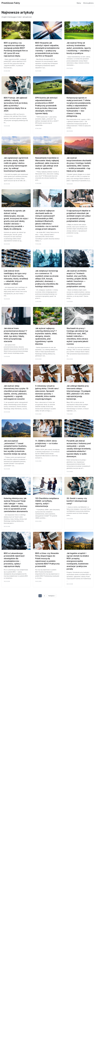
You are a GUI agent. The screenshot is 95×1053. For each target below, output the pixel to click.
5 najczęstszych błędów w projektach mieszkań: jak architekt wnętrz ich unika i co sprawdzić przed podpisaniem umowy (79, 216)
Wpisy (79, 3)
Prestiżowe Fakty (10, 3)
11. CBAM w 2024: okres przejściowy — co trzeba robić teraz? (46, 443)
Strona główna (88, 3)
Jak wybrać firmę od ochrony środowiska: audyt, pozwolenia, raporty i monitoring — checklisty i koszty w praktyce (79, 48)
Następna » (51, 595)
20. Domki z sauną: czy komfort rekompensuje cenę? (77, 501)
